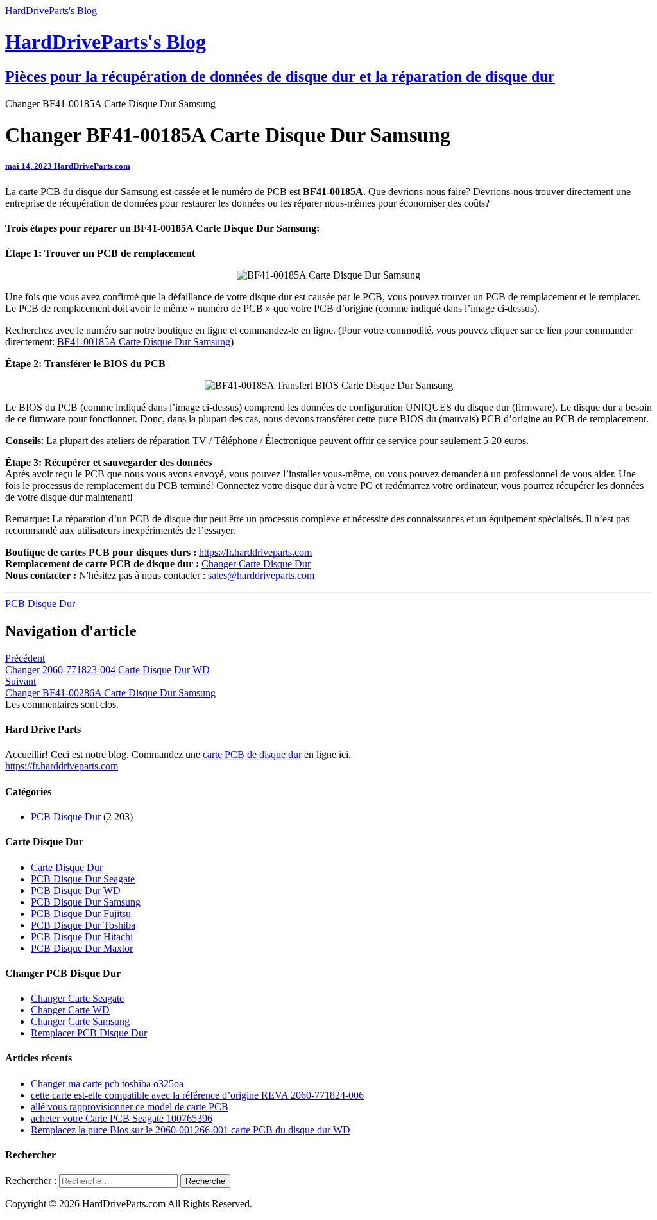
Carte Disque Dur (67, 867)
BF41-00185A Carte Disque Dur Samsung (143, 341)
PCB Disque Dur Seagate (83, 878)
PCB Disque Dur (40, 603)
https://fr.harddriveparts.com (255, 552)
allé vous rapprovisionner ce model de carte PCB (129, 1106)
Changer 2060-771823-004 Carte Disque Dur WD (107, 664)
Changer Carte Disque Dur (256, 563)
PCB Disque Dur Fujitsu (81, 913)
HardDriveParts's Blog (51, 10)
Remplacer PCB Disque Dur (89, 1032)
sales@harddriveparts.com (261, 575)
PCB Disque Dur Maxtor (82, 948)
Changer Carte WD (70, 1009)
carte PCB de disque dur (252, 754)
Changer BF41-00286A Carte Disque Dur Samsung (110, 687)
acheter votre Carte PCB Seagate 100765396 (121, 1118)
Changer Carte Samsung (80, 1021)
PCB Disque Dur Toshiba (83, 925)
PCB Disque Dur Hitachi (82, 936)
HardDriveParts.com (92, 166)
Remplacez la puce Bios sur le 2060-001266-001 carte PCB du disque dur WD (190, 1129)
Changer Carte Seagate (77, 998)
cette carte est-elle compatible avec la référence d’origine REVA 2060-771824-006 (197, 1095)
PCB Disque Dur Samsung (86, 902)
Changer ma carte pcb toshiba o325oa (107, 1083)
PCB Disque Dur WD (76, 890)
